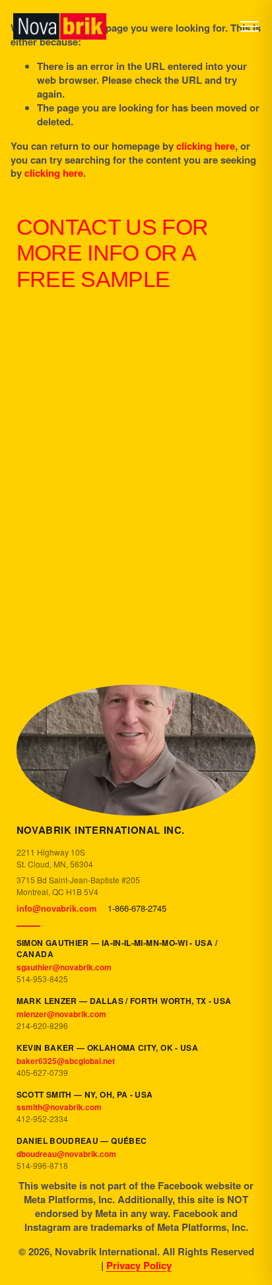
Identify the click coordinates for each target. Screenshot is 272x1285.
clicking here (205, 146)
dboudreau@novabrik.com (66, 1154)
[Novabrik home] (59, 26)
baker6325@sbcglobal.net (66, 1061)
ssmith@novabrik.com (59, 1107)
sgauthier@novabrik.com (64, 967)
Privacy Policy (139, 1265)
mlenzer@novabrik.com (61, 1014)
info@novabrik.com (57, 908)
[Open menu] (249, 26)
